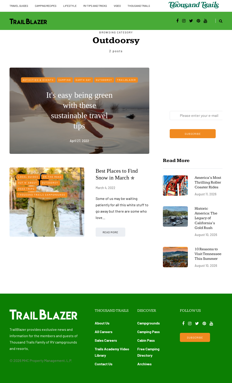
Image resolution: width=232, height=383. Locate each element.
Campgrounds (148, 323)
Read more (110, 232)
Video (117, 5)
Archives (144, 364)
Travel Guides (19, 5)
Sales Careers (106, 340)
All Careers (103, 331)
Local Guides (28, 176)
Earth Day (83, 79)
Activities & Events (38, 79)
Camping (64, 79)
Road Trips (26, 188)
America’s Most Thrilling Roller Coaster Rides (208, 182)
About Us (102, 323)
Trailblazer (126, 79)
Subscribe (193, 133)
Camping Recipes (45, 5)
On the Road (52, 176)
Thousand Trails (139, 5)
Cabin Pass (146, 340)
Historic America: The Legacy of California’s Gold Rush (206, 218)
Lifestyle (70, 5)
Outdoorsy (104, 79)
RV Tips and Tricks (95, 5)
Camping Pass (148, 331)
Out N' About (27, 182)
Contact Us (103, 364)
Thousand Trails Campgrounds (41, 194)
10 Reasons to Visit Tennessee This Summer (208, 254)
